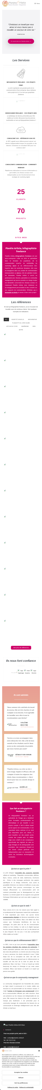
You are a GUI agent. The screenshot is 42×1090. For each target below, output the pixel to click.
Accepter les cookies (21, 1072)
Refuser (21, 1078)
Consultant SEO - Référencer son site (21, 138)
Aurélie (24, 787)
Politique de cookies (13, 1087)
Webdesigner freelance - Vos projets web (21, 113)
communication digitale (11, 917)
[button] (39, 1051)
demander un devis (11, 292)
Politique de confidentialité (26, 1087)
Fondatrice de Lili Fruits (25, 789)
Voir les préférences (21, 1083)
